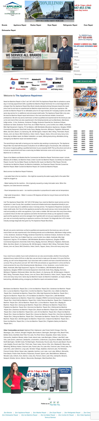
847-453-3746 (82, 8)
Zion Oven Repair (89, 412)
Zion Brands (8, 412)
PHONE (75, 57)
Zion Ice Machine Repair (29, 415)
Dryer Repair (52, 25)
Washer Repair (35, 25)
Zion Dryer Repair (55, 412)
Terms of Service (50, 417)
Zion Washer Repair (39, 412)
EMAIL (75, 64)
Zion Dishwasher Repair (10, 415)
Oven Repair (88, 25)
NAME (75, 50)
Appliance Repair (20, 25)
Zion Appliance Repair (22, 412)
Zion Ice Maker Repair (48, 415)
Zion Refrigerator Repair (72, 412)
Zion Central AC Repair (66, 415)
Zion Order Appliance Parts (86, 415)
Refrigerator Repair (70, 25)
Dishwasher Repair (9, 30)
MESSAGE (76, 71)
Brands (4, 25)
